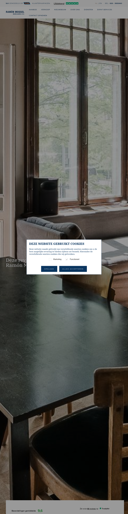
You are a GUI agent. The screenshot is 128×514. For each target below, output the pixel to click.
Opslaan (49, 269)
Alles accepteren (73, 269)
